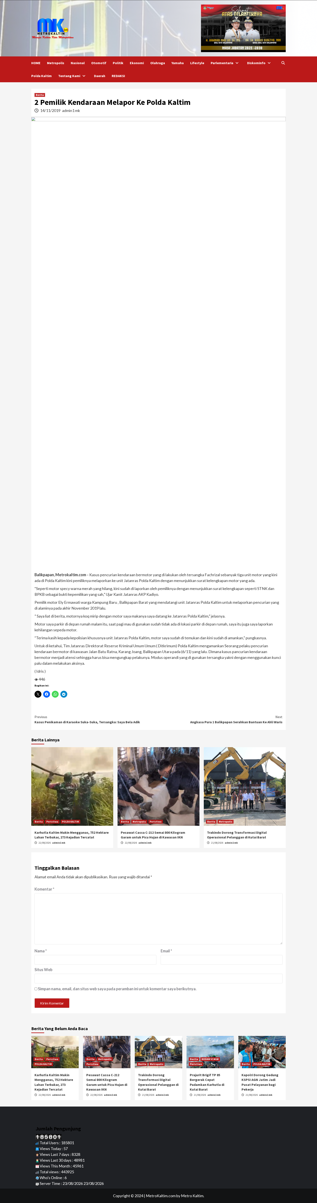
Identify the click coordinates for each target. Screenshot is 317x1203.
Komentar (44, 889)
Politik (118, 63)
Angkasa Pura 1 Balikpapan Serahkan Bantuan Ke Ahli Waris (236, 719)
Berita (40, 94)
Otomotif (98, 63)
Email (166, 950)
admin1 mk (71, 110)
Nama (41, 950)
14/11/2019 (50, 110)
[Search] (283, 63)
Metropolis (55, 63)
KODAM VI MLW (210, 1059)
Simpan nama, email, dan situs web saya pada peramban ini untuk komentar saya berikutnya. (117, 988)
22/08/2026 (45, 842)
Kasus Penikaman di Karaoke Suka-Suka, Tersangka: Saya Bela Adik (87, 719)
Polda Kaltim (41, 76)
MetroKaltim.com (161, 1195)
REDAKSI (118, 76)
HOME (36, 63)
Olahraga (157, 63)
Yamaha (177, 63)
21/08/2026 (217, 842)
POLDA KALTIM (70, 821)
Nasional (78, 63)
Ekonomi (137, 63)
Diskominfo (256, 63)
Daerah (99, 76)
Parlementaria (222, 63)
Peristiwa (52, 821)
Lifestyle (197, 63)
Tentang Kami (69, 76)
